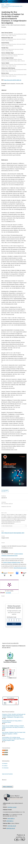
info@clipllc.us (9, 821)
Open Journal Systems (7, 774)
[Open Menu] (1, 1)
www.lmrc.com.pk (12, 807)
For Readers (4, 763)
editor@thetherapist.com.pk (20, 567)
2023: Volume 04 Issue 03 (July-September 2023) (11, 6)
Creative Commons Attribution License (11, 562)
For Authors (4, 765)
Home (2, 4)
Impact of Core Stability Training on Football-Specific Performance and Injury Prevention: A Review (13, 727)
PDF (5, 490)
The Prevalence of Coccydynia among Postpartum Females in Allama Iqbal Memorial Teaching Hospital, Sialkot (13, 739)
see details (8, 592)
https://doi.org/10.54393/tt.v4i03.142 (12, 80)
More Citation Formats (7, 526)
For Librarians (5, 767)
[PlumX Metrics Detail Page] (9, 584)
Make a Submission (7, 786)
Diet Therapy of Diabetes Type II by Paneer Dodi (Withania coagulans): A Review (13, 733)
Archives (8, 4)
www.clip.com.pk (12, 825)
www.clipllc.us (11, 818)
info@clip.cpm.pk (10, 828)
